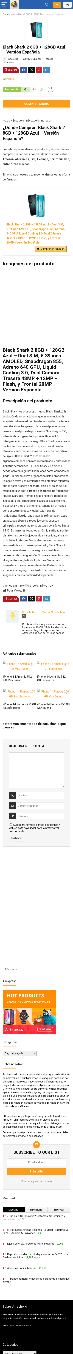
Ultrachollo (12, 59)
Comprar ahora (36, 104)
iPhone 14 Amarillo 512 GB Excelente (51, 678)
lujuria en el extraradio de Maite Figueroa (30, 1243)
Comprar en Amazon (52, 248)
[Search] (47, 4)
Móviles (49, 59)
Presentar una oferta (57, 5)
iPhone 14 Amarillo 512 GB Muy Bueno (17, 678)
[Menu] (4, 4)
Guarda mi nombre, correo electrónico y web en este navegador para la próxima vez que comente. (34, 828)
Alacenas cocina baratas (21, 1268)
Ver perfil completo (53, 612)
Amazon (9, 62)
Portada (6, 14)
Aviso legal (8, 1325)
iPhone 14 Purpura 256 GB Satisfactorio (19, 706)
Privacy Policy (23, 1325)
